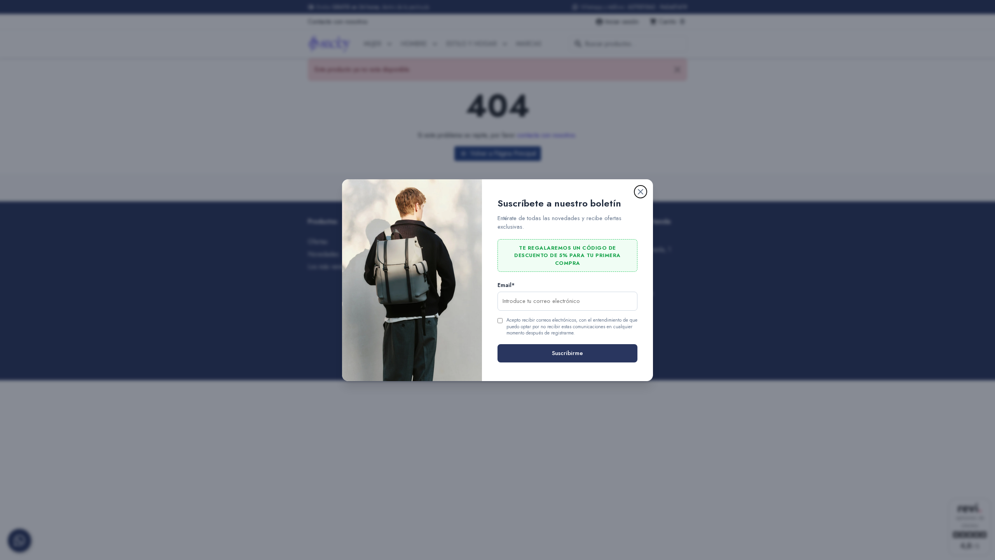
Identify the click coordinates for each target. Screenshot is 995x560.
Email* (506, 285)
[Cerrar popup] (640, 192)
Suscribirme (567, 353)
